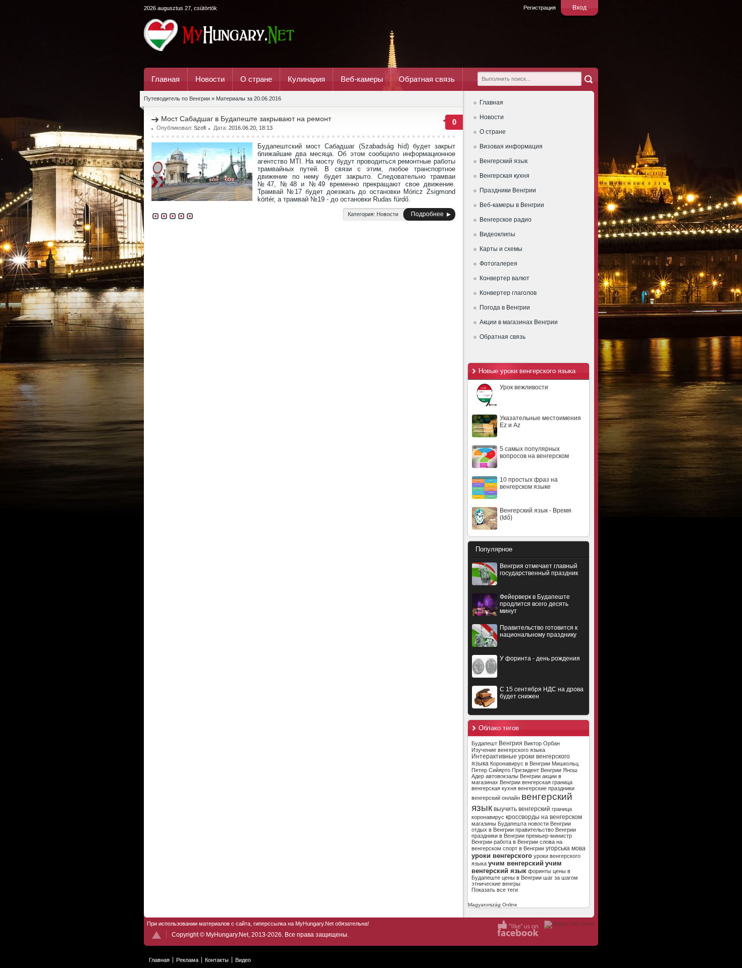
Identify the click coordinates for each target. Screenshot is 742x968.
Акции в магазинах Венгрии (519, 322)
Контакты (217, 960)
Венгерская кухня (504, 175)
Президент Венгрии (536, 770)
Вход (579, 7)
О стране (256, 79)
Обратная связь (427, 79)
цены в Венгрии (522, 878)
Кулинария (306, 79)
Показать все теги (494, 890)
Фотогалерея (498, 263)
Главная (165, 79)
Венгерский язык (503, 161)
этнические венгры (495, 884)
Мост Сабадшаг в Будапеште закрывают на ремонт (246, 119)
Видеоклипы (497, 234)
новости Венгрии (549, 824)
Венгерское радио (506, 219)
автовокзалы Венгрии (513, 776)
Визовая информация (511, 146)
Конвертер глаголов (508, 292)
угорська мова (566, 848)
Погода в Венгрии (505, 307)
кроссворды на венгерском (544, 817)
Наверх (156, 935)
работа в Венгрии (516, 842)
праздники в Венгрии (497, 836)
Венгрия (510, 743)
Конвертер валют (504, 278)
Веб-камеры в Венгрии (512, 205)
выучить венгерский (522, 808)
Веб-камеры (362, 79)
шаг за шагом (560, 878)
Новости (210, 79)
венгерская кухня (493, 788)
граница (562, 809)
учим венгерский (516, 863)
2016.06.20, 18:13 (251, 128)
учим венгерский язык (516, 867)
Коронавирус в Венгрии (520, 763)
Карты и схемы (501, 248)
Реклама (187, 960)
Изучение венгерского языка (508, 750)
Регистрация (539, 8)
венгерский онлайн (495, 798)
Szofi (200, 128)
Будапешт (484, 743)
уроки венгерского (501, 855)
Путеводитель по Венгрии (247, 35)
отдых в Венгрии (492, 830)
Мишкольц (565, 763)
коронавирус (487, 817)
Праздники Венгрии (508, 190)
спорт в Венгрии (523, 848)
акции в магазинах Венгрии (516, 779)
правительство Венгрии (545, 830)
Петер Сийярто (490, 770)
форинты (539, 871)
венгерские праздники (546, 788)
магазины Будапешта (498, 824)
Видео (243, 960)
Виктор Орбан (542, 743)
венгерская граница (547, 782)
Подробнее (427, 214)
